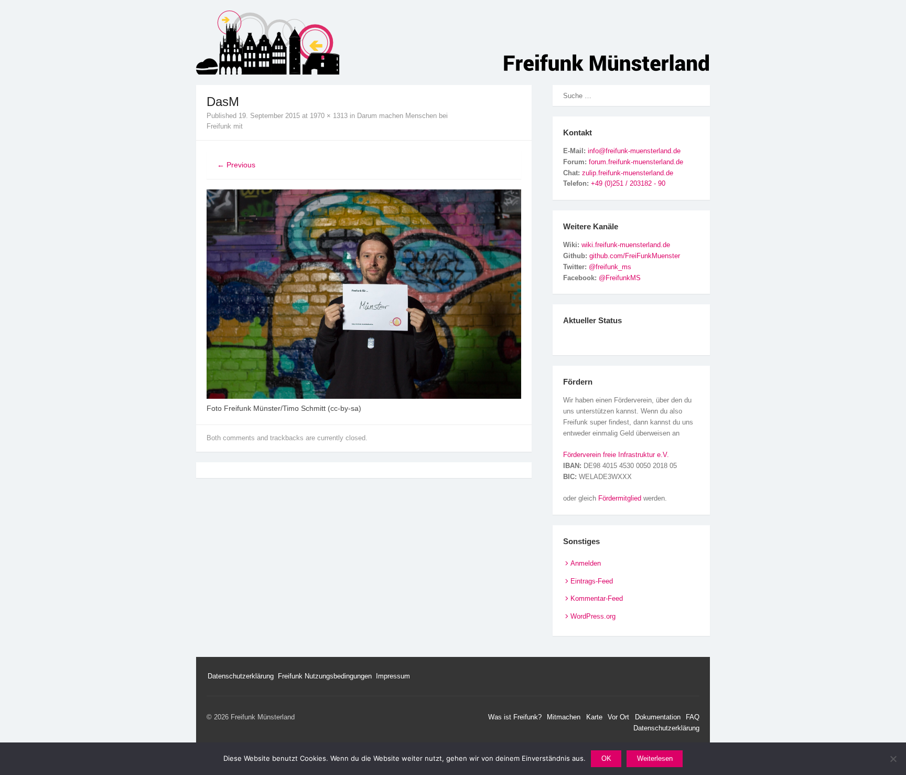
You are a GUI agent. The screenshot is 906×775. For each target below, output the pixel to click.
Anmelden (585, 563)
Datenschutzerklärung (241, 676)
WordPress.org (593, 616)
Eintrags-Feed (591, 581)
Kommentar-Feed (596, 598)
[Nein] (893, 758)
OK (606, 758)
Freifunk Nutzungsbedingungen (325, 676)
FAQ (692, 717)
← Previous (236, 165)
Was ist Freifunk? (515, 717)
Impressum (393, 676)
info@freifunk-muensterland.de (634, 151)
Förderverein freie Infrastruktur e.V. (616, 455)
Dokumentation (658, 717)
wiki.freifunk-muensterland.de (625, 245)
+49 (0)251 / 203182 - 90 (628, 183)
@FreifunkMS (620, 278)
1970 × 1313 (329, 116)
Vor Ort (618, 717)
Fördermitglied (619, 498)
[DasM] (364, 396)
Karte (594, 717)
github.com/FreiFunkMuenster (634, 256)
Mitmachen (563, 717)
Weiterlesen (655, 758)
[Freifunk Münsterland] (453, 42)
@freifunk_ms (610, 267)
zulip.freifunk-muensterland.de (627, 173)
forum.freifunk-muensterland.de (636, 162)
